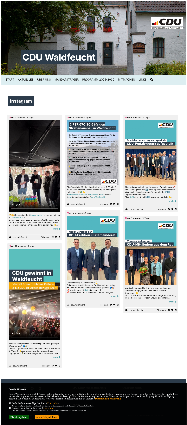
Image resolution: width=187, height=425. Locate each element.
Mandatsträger (66, 79)
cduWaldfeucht (17, 217)
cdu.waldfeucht (20, 237)
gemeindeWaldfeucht (77, 194)
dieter (87, 290)
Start (10, 79)
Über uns (44, 79)
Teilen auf (45, 237)
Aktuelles (25, 79)
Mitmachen (126, 79)
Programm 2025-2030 (98, 79)
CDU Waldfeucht (59, 57)
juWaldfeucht (36, 215)
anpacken (93, 194)
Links (143, 79)
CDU (131, 197)
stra (101, 194)
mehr (56, 229)
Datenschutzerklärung (108, 398)
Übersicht (52, 403)
